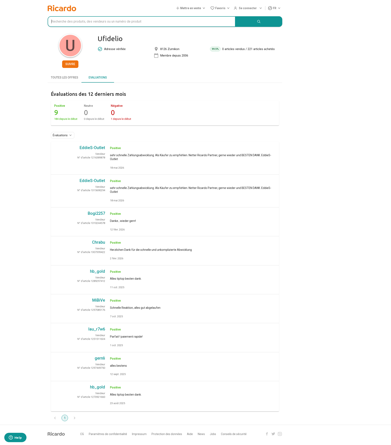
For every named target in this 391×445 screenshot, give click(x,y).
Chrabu (98, 242)
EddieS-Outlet (92, 147)
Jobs (213, 434)
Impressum (139, 434)
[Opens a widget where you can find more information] (15, 438)
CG (82, 434)
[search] (258, 21)
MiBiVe (98, 300)
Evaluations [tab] (98, 77)
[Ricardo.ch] (62, 8)
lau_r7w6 (96, 329)
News (201, 434)
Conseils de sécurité (234, 434)
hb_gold (97, 271)
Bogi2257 (96, 213)
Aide (190, 434)
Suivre (70, 64)
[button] (191, 8)
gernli (100, 358)
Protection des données (167, 434)
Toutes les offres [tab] (64, 77)
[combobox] (141, 21)
